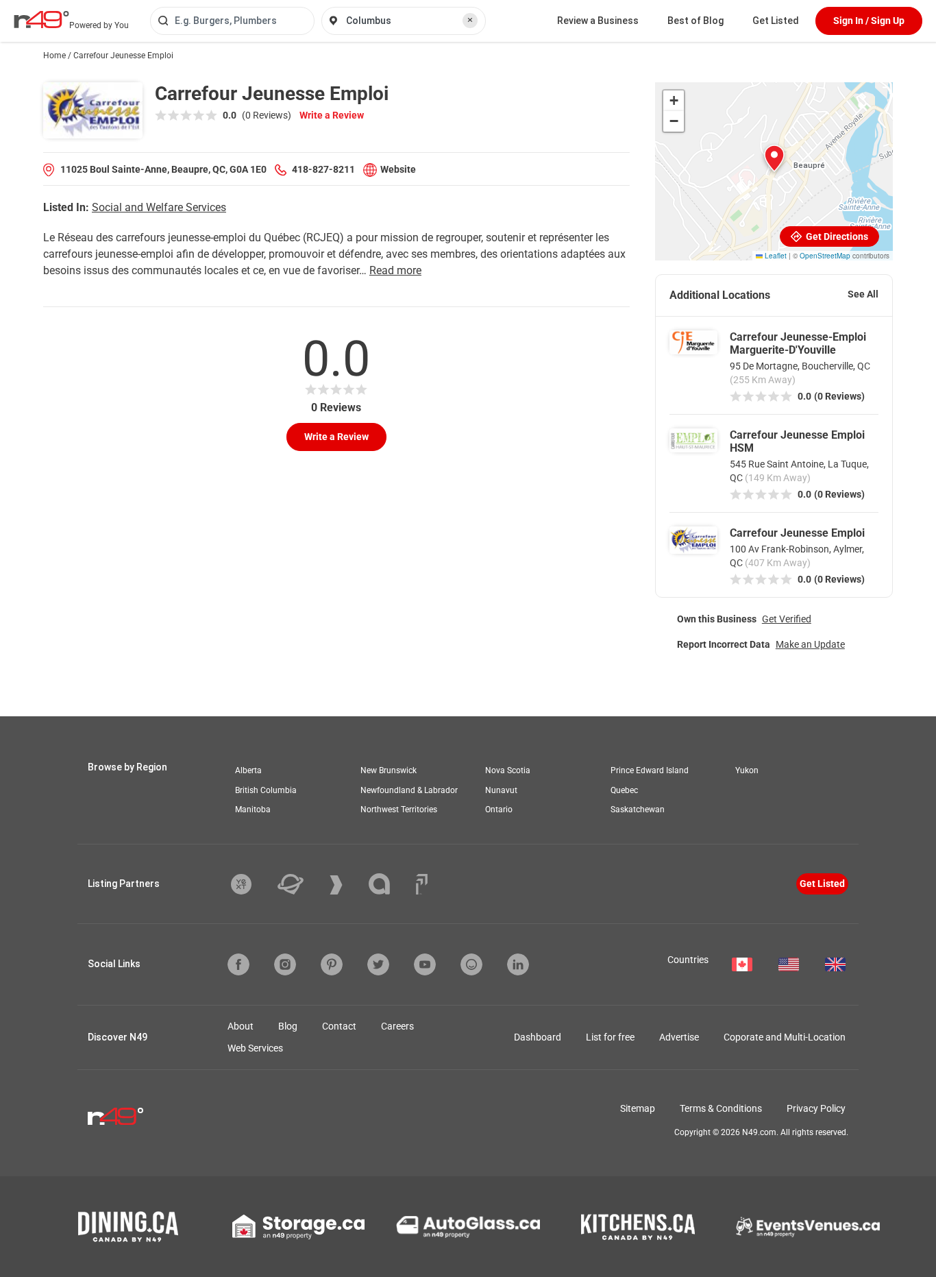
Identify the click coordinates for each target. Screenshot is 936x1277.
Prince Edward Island (650, 770)
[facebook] (238, 964)
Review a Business (598, 20)
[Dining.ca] (128, 1226)
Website (398, 169)
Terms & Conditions (721, 1108)
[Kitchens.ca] (638, 1227)
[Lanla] (389, 884)
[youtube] (425, 964)
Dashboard (537, 1037)
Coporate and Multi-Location (785, 1037)
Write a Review (331, 115)
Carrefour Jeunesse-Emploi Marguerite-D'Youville (798, 343)
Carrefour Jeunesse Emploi (797, 532)
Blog (287, 1026)
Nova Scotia (507, 770)
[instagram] (285, 964)
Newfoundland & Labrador (409, 790)
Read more (395, 270)
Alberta (248, 770)
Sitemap (637, 1108)
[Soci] (421, 884)
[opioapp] (471, 964)
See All (863, 294)
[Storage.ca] (298, 1227)
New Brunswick (388, 770)
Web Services (255, 1048)
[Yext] (251, 884)
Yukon (747, 770)
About (240, 1026)
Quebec (624, 790)
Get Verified (786, 618)
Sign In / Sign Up (868, 20)
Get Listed (775, 20)
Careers (397, 1026)
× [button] (470, 20)
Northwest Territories (398, 809)
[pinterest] (331, 964)
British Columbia (266, 790)
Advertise (679, 1037)
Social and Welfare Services (159, 207)
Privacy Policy (816, 1108)
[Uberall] (301, 884)
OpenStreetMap (825, 255)
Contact (339, 1026)
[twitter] (378, 964)
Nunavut (501, 790)
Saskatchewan (638, 809)
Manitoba (253, 809)
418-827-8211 (323, 169)
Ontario (499, 809)
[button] (774, 158)
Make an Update (810, 644)
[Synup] (346, 885)
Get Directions (836, 236)
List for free (610, 1037)
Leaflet (775, 255)
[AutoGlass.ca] (468, 1227)
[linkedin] (518, 964)
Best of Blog (695, 20)
